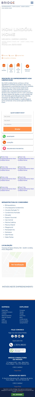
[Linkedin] (16, 336)
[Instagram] (22, 336)
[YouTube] (19, 336)
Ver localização (17, 265)
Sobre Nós (5, 310)
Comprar (22, 310)
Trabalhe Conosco (7, 312)
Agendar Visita (20, 55)
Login (3, 319)
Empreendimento (6, 6)
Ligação (12, 55)
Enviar (17, 129)
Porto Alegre (16, 6)
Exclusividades (24, 321)
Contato (4, 314)
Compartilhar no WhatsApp (9, 58)
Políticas (4, 323)
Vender (22, 312)
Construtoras (23, 319)
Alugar (22, 314)
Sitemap (4, 321)
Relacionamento (6, 315)
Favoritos (22, 315)
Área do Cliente (6, 317)
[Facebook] (12, 336)
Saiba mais (20, 391)
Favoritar (6, 55)
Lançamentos (24, 323)
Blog (21, 317)
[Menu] (32, 3)
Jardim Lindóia (25, 6)
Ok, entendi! (17, 394)
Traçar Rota (17, 370)
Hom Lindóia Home (7, 8)
